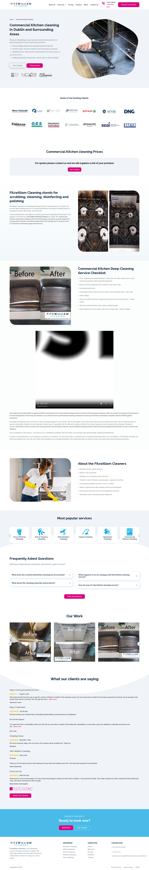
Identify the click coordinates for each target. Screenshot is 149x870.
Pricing (70, 5)
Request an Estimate (128, 5)
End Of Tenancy (69, 852)
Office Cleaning (69, 849)
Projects (79, 5)
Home (90, 846)
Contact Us (94, 5)
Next (29, 789)
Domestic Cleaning (70, 846)
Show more (53, 699)
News (86, 5)
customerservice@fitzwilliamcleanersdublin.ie (129, 856)
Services (61, 5)
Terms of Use (128, 867)
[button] (139, 536)
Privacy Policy (116, 867)
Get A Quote (74, 169)
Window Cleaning (69, 855)
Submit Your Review (20, 795)
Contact (91, 857)
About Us (52, 5)
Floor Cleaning (68, 857)
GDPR (137, 867)
